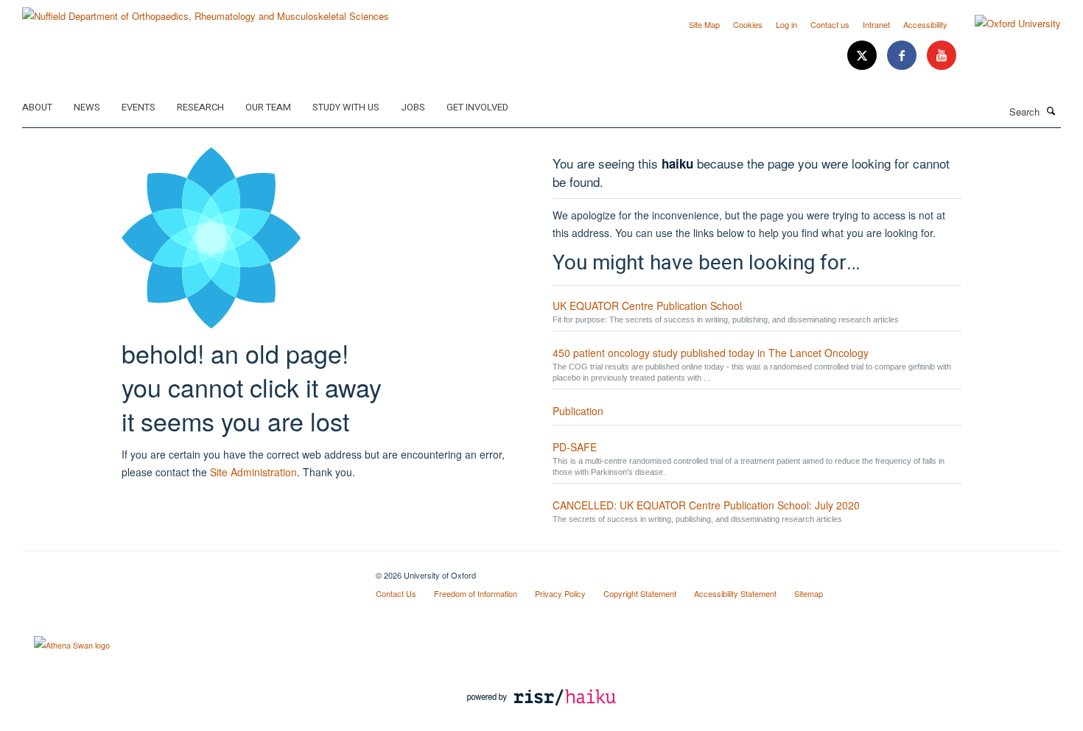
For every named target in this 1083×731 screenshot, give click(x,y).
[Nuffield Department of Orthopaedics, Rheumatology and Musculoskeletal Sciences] (205, 11)
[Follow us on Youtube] (941, 56)
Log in (786, 24)
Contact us (829, 24)
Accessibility (925, 24)
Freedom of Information (475, 593)
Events (138, 107)
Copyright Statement (639, 593)
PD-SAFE (575, 446)
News (87, 107)
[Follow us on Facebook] (903, 56)
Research (200, 107)
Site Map (704, 24)
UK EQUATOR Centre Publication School (647, 305)
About (37, 107)
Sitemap (808, 593)
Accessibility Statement (735, 593)
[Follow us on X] (863, 56)
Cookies (748, 24)
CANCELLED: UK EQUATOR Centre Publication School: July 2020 (706, 505)
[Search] (1051, 110)
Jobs (413, 107)
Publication (578, 410)
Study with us (345, 107)
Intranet (876, 24)
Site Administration (253, 472)
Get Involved (477, 107)
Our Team (268, 107)
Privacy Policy (560, 593)
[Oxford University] (1007, 23)
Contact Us (396, 593)
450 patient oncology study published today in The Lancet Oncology (711, 352)
